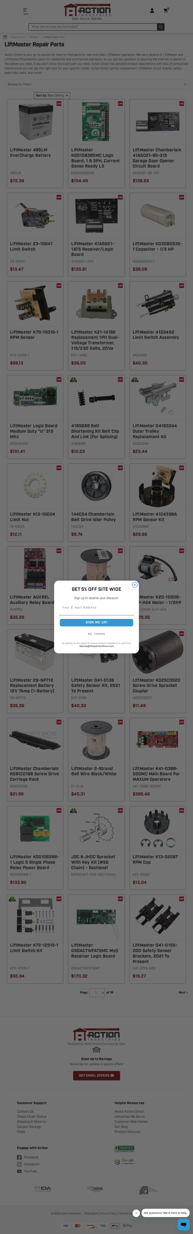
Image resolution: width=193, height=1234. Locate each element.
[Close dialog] (134, 585)
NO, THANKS (96, 634)
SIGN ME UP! (96, 623)
